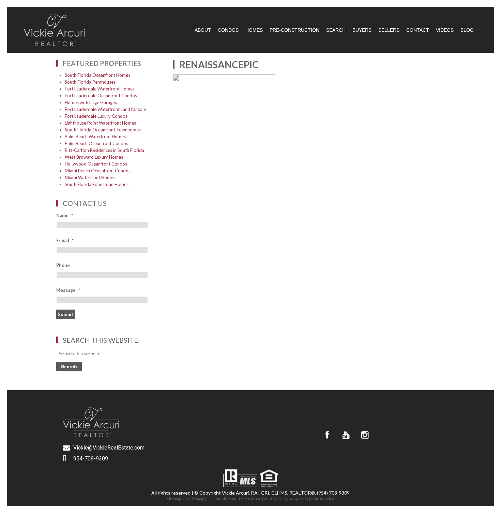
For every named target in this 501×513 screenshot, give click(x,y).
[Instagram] (364, 434)
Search (336, 30)
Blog (467, 30)
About (203, 30)
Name (64, 215)
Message (68, 290)
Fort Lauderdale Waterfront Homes (100, 88)
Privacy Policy (276, 499)
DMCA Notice (322, 499)
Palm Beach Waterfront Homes (95, 136)
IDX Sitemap (193, 499)
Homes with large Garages (91, 102)
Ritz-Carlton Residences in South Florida (104, 150)
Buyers (361, 30)
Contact (417, 30)
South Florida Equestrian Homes (96, 184)
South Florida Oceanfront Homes (97, 75)
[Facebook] (327, 434)
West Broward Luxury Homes (94, 157)
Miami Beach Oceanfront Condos (98, 170)
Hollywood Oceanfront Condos (96, 164)
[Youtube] (345, 434)
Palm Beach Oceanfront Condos (96, 143)
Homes (254, 30)
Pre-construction (294, 30)
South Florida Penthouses (90, 82)
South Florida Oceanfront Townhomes (103, 129)
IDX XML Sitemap (221, 499)
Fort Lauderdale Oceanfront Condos (101, 95)
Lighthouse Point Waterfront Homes (100, 123)
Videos (445, 30)
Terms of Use (249, 499)
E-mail (65, 240)
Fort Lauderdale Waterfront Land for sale (105, 109)
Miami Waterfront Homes (90, 177)
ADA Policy (299, 499)
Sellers (388, 30)
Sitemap (174, 499)
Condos (228, 30)
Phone (63, 265)
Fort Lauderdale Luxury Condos (96, 116)
